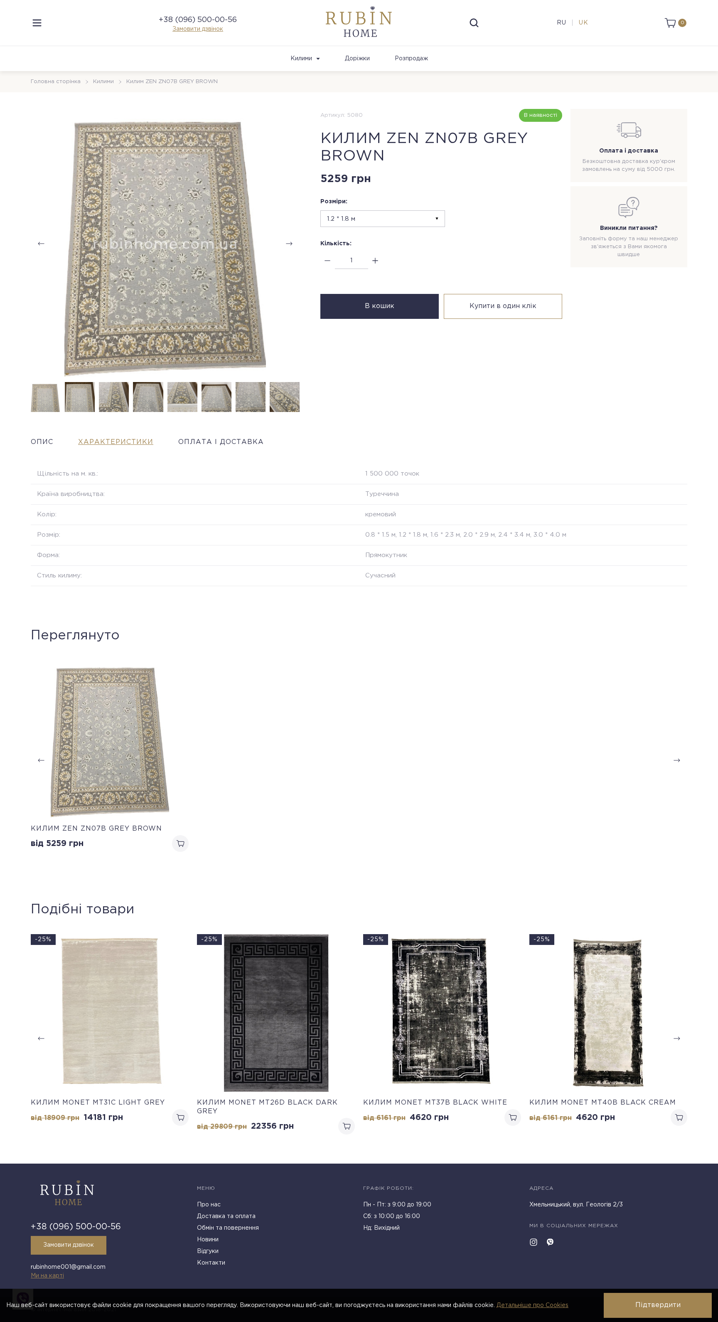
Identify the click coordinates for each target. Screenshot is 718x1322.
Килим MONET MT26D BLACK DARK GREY (267, 1107)
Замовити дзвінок (197, 29)
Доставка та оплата (226, 1216)
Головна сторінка (56, 81)
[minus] (327, 261)
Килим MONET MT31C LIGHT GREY (98, 1103)
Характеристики (115, 442)
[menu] (37, 23)
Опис (42, 442)
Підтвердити (658, 1305)
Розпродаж (411, 58)
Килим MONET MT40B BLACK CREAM (602, 1103)
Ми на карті (47, 1275)
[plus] (375, 261)
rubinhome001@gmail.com (68, 1267)
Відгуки (208, 1251)
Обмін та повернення (228, 1228)
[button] (289, 243)
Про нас (209, 1204)
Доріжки (357, 58)
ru (561, 22)
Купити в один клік (503, 306)
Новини (208, 1239)
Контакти (211, 1262)
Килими (301, 58)
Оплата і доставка (221, 442)
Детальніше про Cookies (532, 1305)
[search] (474, 23)
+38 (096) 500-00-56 (198, 20)
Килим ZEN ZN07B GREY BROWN (96, 829)
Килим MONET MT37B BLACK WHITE (435, 1103)
